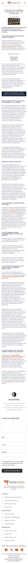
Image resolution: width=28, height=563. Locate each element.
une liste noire (14, 210)
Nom (3, 437)
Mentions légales (13, 557)
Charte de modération (14, 560)
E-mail (4, 444)
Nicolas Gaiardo (14, 399)
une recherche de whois (11, 45)
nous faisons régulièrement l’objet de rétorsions (12, 355)
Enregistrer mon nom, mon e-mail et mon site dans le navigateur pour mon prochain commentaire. (13, 463)
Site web (4, 452)
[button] (3, 3)
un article (8, 381)
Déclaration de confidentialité (13, 559)
